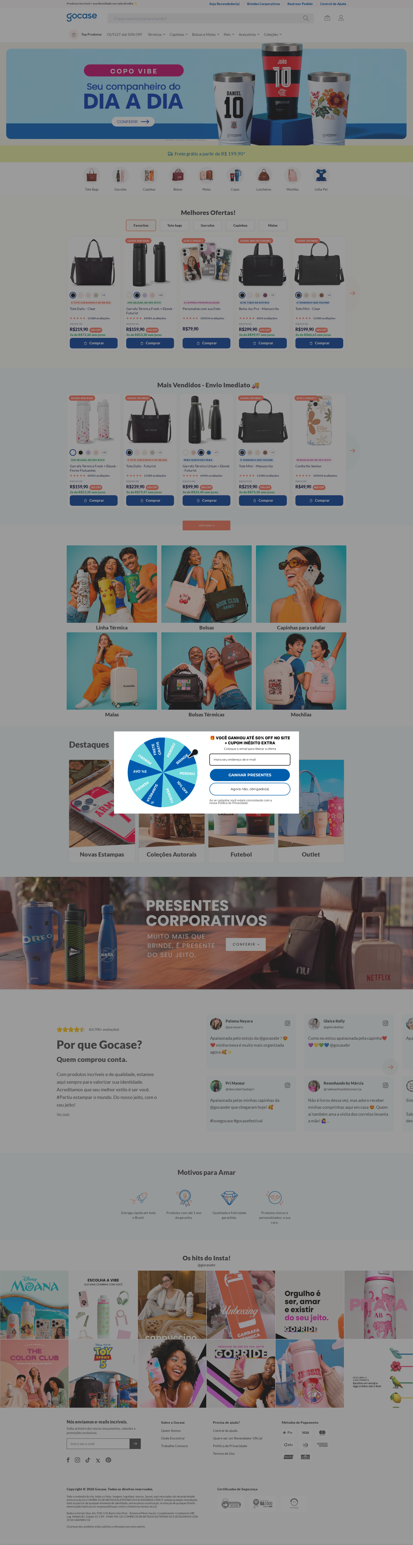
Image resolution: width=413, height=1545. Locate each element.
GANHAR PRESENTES (249, 775)
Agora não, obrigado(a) (250, 789)
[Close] (293, 737)
